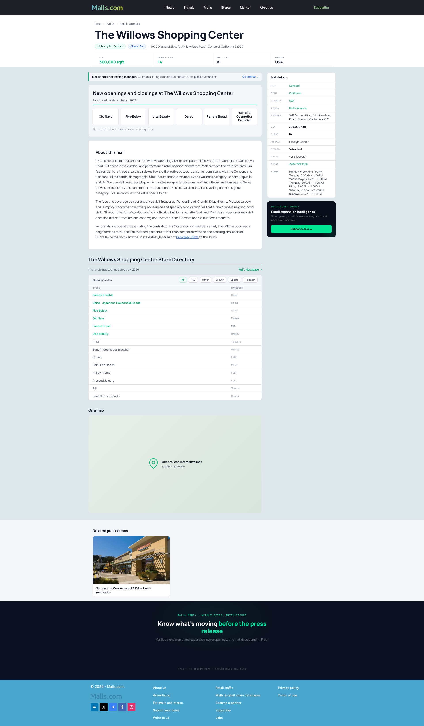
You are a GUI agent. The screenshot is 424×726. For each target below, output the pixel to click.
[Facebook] (122, 707)
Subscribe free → (301, 229)
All (183, 279)
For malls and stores (168, 703)
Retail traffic (224, 688)
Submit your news (166, 710)
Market (245, 7)
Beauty (220, 279)
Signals (189, 7)
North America (130, 23)
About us (266, 7)
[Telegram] (113, 707)
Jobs (219, 718)
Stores (226, 7)
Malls (208, 7)
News (170, 7)
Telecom (250, 279)
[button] (175, 464)
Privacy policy (288, 688)
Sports (234, 279)
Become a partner (228, 703)
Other (205, 279)
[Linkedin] (94, 707)
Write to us (161, 718)
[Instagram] (131, 707)
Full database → (250, 269)
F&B (193, 279)
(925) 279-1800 (298, 164)
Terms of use (287, 695)
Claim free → (250, 76)
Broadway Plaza (187, 237)
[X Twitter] (104, 707)
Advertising (161, 695)
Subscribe (321, 7)
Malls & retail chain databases (238, 695)
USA (291, 101)
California (295, 93)
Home (98, 23)
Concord (294, 86)
